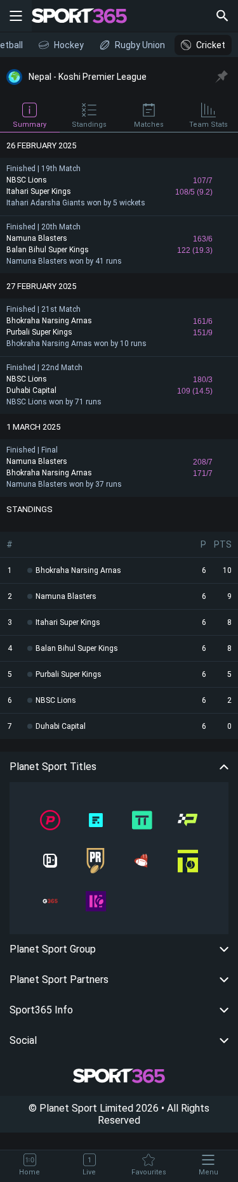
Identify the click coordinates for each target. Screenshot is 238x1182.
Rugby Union (140, 45)
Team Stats (208, 124)
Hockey (69, 45)
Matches (149, 124)
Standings (89, 124)
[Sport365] (87, 16)
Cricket (210, 45)
